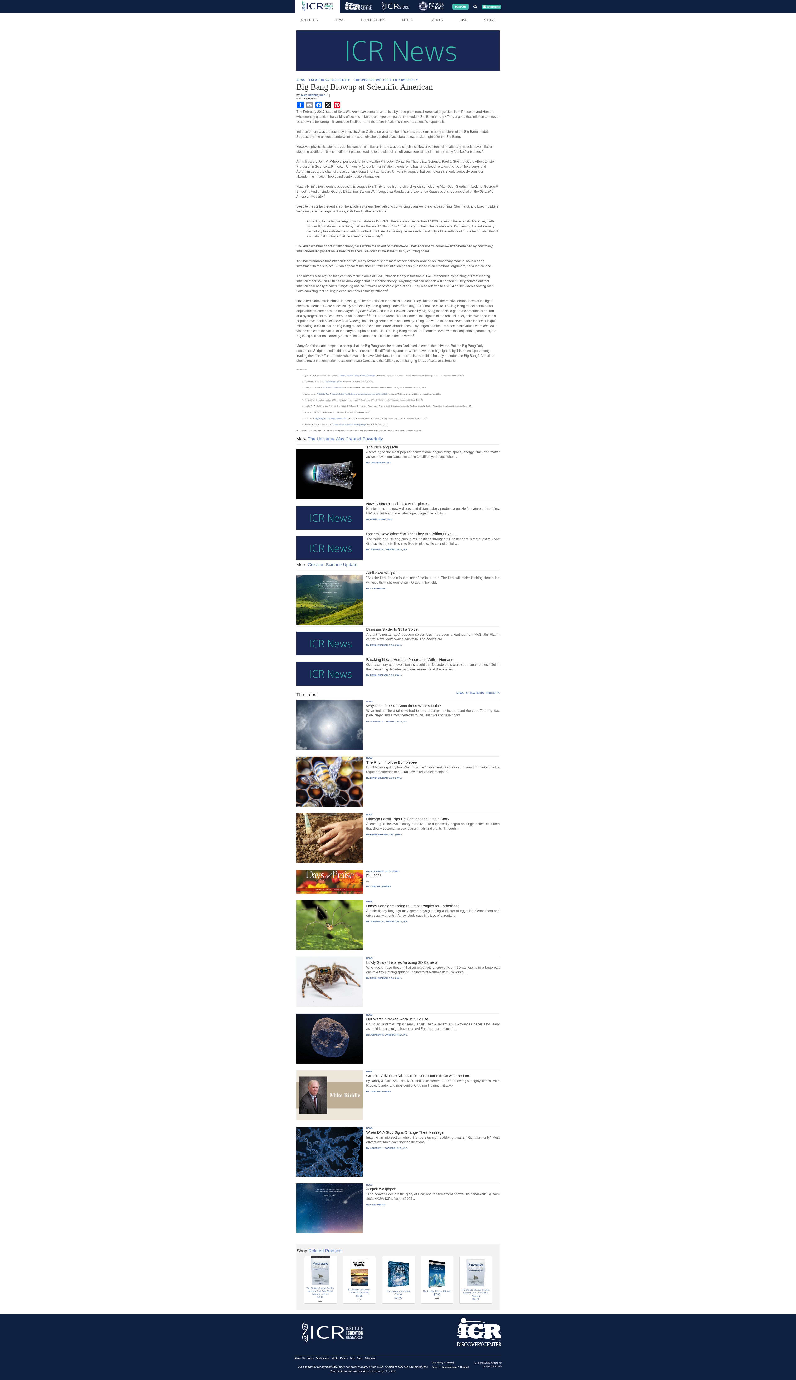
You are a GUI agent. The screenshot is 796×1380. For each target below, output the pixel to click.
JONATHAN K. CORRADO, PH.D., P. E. (389, 549)
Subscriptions (449, 1367)
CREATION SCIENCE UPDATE (329, 80)
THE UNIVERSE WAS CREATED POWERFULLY (386, 80)
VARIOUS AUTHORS (380, 886)
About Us (309, 20)
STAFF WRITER (377, 588)
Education (370, 1358)
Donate (460, 6)
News (339, 20)
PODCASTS (493, 693)
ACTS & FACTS (475, 693)
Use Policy (437, 1362)
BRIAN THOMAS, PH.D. (381, 519)
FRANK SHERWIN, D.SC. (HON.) (386, 645)
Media (407, 20)
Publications (373, 20)
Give (463, 20)
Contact (464, 1367)
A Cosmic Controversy (332, 388)
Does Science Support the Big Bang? (350, 425)
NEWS (300, 80)
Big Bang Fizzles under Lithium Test (331, 419)
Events (436, 20)
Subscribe (493, 7)
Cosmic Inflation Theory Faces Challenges (357, 376)
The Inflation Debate (333, 382)
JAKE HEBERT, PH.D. (381, 463)
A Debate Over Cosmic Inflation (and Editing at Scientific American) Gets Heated (352, 394)
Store (490, 20)
